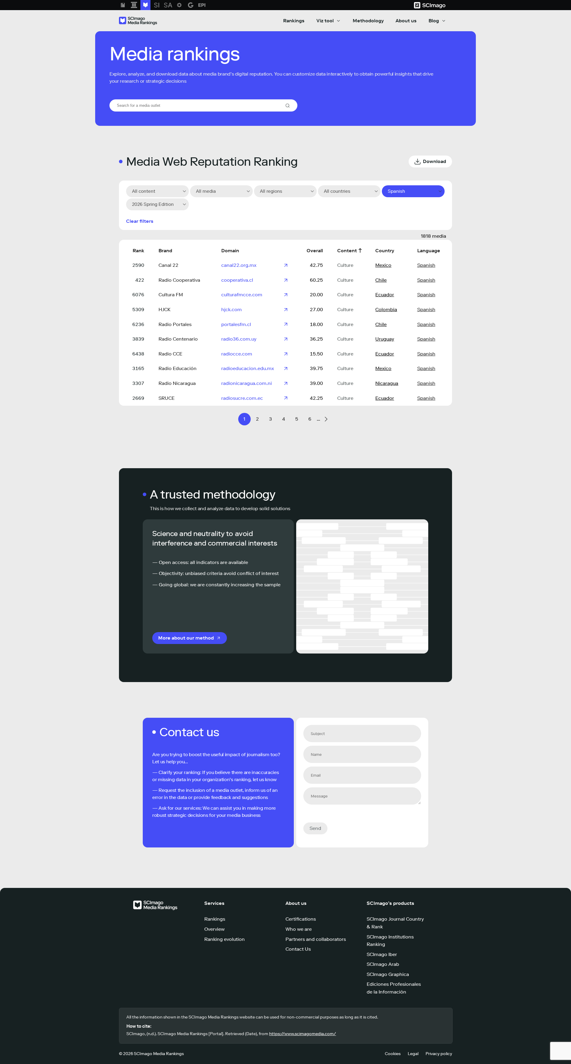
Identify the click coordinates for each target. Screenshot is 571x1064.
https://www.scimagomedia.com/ (302, 1033)
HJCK (164, 309)
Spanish (426, 265)
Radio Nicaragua (177, 383)
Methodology (368, 20)
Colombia (386, 309)
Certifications (301, 919)
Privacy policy (439, 1053)
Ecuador (384, 294)
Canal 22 (168, 265)
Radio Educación (178, 368)
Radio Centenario (178, 339)
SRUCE (167, 398)
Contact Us (298, 949)
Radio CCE (170, 354)
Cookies (393, 1053)
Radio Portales (175, 324)
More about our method (186, 638)
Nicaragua (386, 383)
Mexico (383, 265)
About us (406, 20)
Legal (413, 1053)
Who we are (299, 929)
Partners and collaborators (316, 939)
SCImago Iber (382, 954)
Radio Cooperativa (179, 280)
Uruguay (384, 339)
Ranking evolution (224, 939)
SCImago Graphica (388, 974)
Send (315, 828)
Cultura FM (171, 294)
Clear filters (139, 221)
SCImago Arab (383, 964)
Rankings (294, 20)
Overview (214, 929)
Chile (381, 280)
